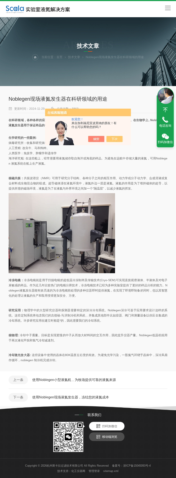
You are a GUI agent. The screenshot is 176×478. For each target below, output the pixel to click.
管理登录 (94, 471)
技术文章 (74, 57)
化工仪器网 (78, 471)
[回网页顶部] (165, 110)
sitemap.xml (110, 471)
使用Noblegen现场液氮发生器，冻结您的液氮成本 (70, 397)
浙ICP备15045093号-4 (137, 465)
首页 (59, 57)
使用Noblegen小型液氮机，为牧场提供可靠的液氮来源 (74, 380)
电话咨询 (165, 125)
